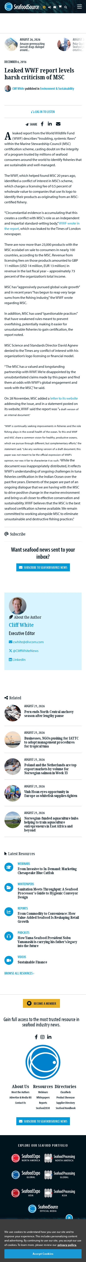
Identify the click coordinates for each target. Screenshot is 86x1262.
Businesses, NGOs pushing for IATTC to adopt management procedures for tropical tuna (51, 742)
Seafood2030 (43, 1108)
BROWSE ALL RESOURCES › (19, 973)
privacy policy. (67, 1245)
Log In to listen (45, 112)
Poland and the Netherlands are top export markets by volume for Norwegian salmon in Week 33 (50, 769)
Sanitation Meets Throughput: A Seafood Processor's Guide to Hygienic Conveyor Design (48, 893)
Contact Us (20, 1102)
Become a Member (45, 1003)
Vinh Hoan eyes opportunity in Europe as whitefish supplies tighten (50, 793)
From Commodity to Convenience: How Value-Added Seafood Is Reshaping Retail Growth (48, 917)
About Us (20, 1086)
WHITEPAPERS (26, 884)
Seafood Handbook (65, 1108)
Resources (43, 1086)
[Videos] (11, 960)
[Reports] (11, 911)
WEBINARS (24, 863)
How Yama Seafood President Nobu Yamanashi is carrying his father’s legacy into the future (47, 941)
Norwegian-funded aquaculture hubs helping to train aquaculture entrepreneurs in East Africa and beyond (51, 824)
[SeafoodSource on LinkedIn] (49, 1037)
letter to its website (64, 398)
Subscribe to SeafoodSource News (44, 567)
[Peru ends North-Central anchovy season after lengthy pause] (12, 713)
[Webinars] (11, 867)
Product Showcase (65, 1097)
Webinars (43, 1092)
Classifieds (65, 1092)
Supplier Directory (65, 1102)
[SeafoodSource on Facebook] (36, 1037)
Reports (43, 1102)
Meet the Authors (20, 1092)
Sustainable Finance (32, 962)
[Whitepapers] (11, 887)
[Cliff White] (8, 88)
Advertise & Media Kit (20, 1097)
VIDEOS (22, 957)
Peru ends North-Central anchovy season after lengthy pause (49, 713)
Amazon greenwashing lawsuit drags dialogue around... (32, 46)
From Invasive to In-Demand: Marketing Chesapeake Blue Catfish (47, 870)
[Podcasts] (11, 936)
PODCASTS (23, 932)
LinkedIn (19, 659)
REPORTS (23, 908)
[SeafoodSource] (21, 6)
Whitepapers (43, 1097)
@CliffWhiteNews (25, 650)
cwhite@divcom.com (28, 642)
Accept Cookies (43, 1253)
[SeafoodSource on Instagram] (42, 1037)
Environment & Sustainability (57, 88)
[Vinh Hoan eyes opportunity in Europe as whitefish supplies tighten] (12, 793)
